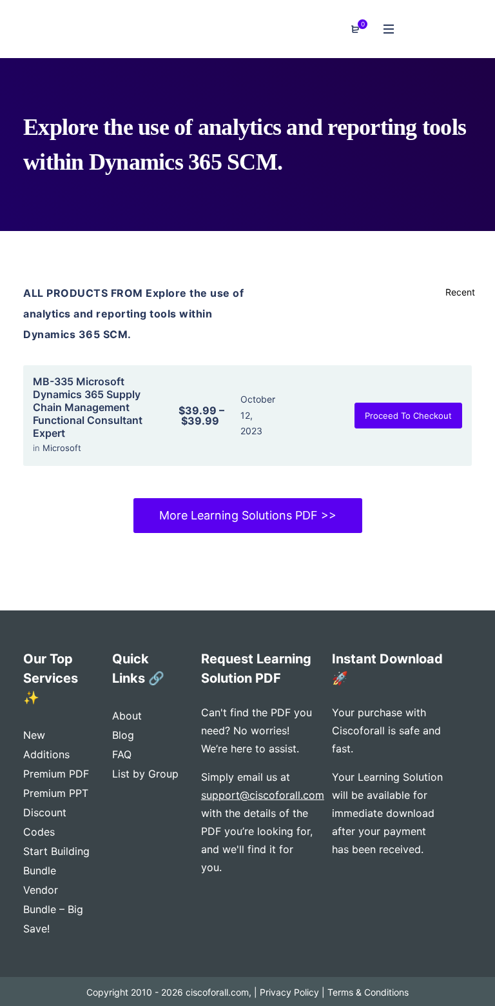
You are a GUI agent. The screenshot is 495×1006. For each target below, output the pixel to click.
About (127, 715)
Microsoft (62, 448)
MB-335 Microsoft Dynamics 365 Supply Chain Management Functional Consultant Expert (87, 407)
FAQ (121, 754)
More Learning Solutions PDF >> (247, 515)
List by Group (145, 773)
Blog (123, 735)
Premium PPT (55, 793)
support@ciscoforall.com (262, 795)
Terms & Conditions (368, 992)
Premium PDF (56, 773)
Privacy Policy (289, 992)
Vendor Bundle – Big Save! (53, 909)
